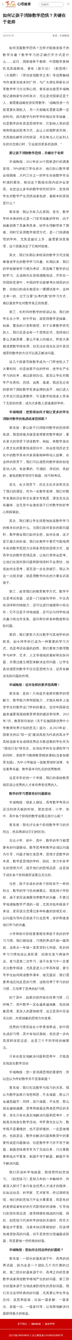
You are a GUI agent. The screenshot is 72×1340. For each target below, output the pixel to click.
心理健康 (24, 4)
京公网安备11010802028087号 (47, 1335)
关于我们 (22, 1324)
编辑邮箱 (36, 1324)
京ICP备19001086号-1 (20, 1335)
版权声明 (50, 1324)
